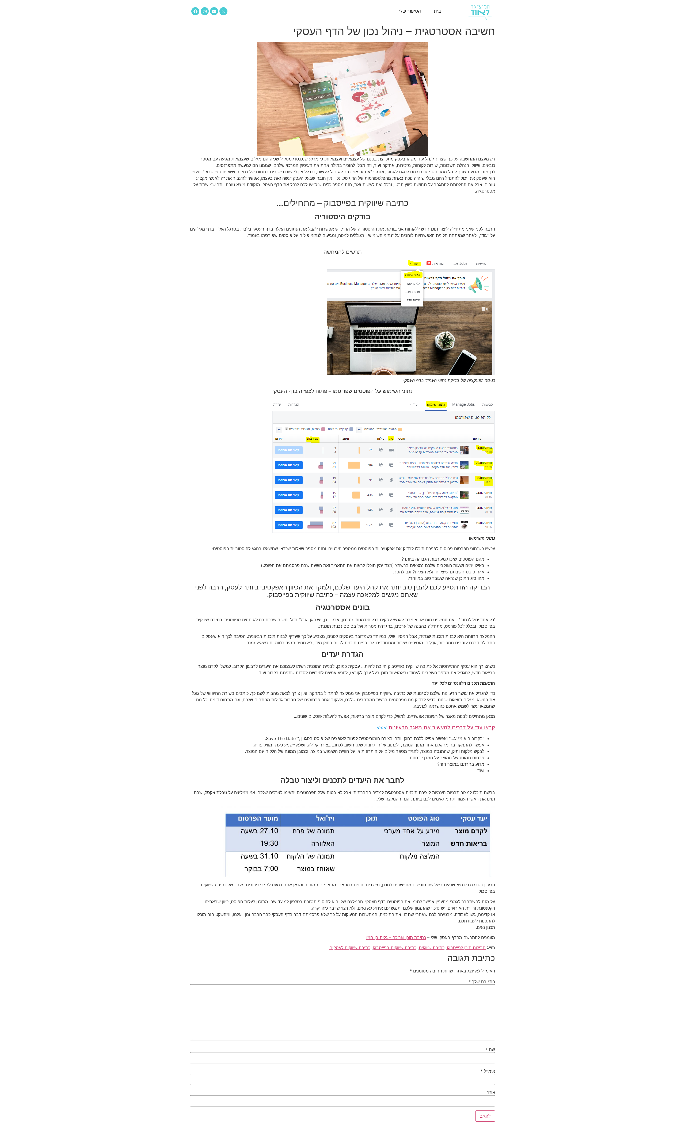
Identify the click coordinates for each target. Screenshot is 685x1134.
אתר (491, 1092)
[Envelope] (214, 11)
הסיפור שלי (410, 11)
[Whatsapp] (223, 11)
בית (437, 11)
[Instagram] (205, 11)
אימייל (488, 1071)
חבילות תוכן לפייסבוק (466, 947)
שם (490, 1049)
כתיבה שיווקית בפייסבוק (394, 947)
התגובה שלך (482, 981)
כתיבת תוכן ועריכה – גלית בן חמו (396, 937)
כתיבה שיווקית (431, 947)
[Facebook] (195, 11)
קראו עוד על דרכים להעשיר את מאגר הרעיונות (442, 727)
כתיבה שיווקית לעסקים (349, 947)
